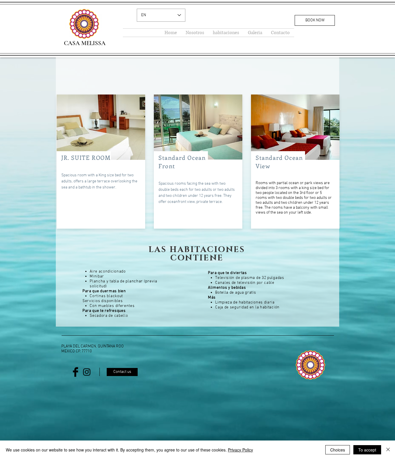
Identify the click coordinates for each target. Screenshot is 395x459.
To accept (367, 450)
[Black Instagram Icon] (87, 372)
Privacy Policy (240, 450)
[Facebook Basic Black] (75, 372)
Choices (337, 450)
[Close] (388, 449)
